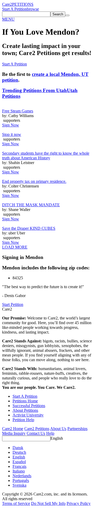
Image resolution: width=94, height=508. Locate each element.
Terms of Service (16, 503)
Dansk (18, 447)
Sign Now (10, 125)
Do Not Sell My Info (48, 503)
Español (19, 461)
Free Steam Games (17, 111)
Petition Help (23, 420)
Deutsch (19, 452)
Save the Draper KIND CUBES (28, 228)
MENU (8, 19)
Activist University (28, 415)
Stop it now (11, 134)
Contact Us (36, 433)
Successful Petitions (29, 405)
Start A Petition (14, 9)
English (56, 438)
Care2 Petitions (36, 428)
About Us (58, 428)
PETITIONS (22, 4)
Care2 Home (12, 428)
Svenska (19, 485)
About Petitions (25, 410)
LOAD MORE (14, 247)
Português (21, 480)
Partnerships (77, 428)
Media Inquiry (14, 433)
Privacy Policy (79, 503)
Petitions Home (25, 401)
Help (50, 433)
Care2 (7, 4)
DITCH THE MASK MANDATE (31, 205)
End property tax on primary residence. (34, 181)
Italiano (19, 471)
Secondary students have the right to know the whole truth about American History (45, 155)
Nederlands (22, 476)
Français (19, 466)
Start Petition (12, 304)
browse (33, 9)
